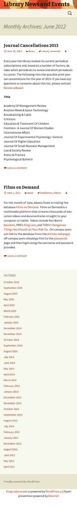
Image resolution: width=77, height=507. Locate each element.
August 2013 (10, 420)
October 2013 (11, 409)
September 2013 (13, 414)
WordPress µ (54, 491)
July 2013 (9, 426)
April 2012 (9, 466)
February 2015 (12, 316)
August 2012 (10, 449)
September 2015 (13, 288)
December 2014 (12, 328)
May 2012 (9, 461)
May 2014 (9, 368)
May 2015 (9, 299)
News (32, 51)
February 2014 (12, 386)
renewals (55, 51)
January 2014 (11, 391)
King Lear (29, 225)
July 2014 (9, 357)
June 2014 (9, 362)
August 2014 (10, 351)
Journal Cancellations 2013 (31, 45)
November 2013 (12, 403)
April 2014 (9, 374)
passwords (60, 238)
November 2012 (12, 443)
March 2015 (10, 311)
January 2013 (11, 437)
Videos (57, 192)
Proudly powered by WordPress (22, 481)
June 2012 (9, 455)
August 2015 (10, 293)
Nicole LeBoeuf (13, 88)
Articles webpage (58, 234)
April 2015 (9, 305)
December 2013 (12, 397)
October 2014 (11, 339)
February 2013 (12, 432)
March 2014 (10, 380)
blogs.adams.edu (16, 491)
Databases (46, 192)
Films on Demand (21, 187)
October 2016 (11, 282)
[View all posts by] (65, 51)
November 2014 (12, 334)
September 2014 (13, 345)
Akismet (53, 496)
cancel (45, 51)
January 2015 (11, 322)
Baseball (9, 225)
